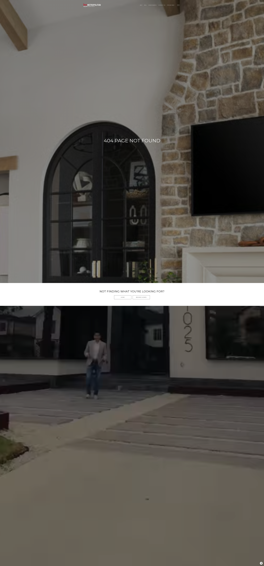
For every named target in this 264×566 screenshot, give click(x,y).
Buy (141, 5)
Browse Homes (141, 297)
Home (123, 297)
